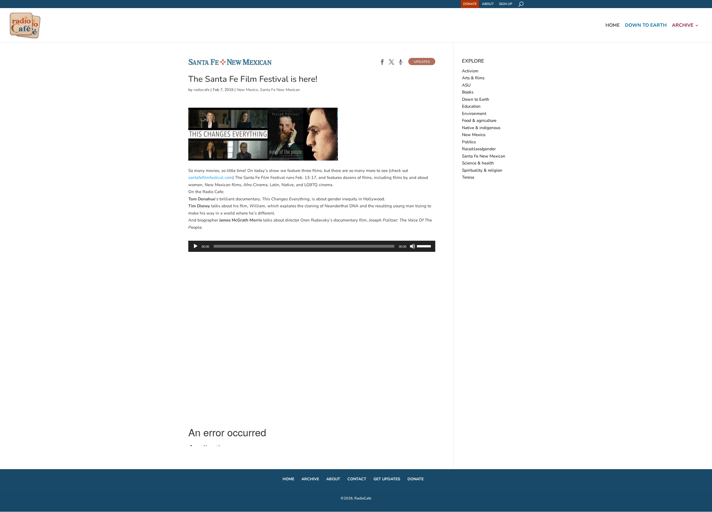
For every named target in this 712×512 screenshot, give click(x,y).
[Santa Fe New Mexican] (230, 64)
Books (467, 92)
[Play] (195, 246)
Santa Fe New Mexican (280, 89)
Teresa (468, 177)
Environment (474, 113)
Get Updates (387, 479)
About (488, 4)
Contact (356, 479)
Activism (470, 71)
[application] (311, 246)
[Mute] (412, 246)
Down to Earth (646, 25)
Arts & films (473, 78)
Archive (682, 25)
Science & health (478, 163)
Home (612, 25)
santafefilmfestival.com (210, 177)
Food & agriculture (479, 120)
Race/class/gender (479, 149)
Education (471, 106)
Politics (469, 142)
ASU (466, 85)
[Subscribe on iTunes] (400, 62)
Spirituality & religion (482, 170)
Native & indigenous (481, 128)
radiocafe (201, 89)
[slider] (424, 246)
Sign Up (505, 4)
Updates (422, 62)
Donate (470, 4)
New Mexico (247, 89)
